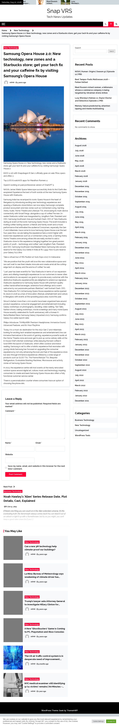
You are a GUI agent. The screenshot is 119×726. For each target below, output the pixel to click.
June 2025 (79, 217)
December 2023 (82, 288)
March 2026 (80, 171)
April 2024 (79, 268)
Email (39, 443)
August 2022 (80, 370)
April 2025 (79, 227)
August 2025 (80, 207)
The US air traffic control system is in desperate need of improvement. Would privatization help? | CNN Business (44, 658)
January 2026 (81, 181)
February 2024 (81, 278)
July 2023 (79, 314)
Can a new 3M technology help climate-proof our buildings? (41, 548)
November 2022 (82, 355)
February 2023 (81, 339)
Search (78, 48)
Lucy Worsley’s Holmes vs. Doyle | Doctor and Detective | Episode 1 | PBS (66, 2)
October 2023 (81, 299)
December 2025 (82, 186)
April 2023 (79, 329)
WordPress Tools (82, 435)
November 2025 (82, 191)
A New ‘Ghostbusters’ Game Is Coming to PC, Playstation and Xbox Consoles (45, 630)
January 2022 (81, 396)
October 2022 (81, 360)
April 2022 (79, 380)
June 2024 (79, 258)
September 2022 (82, 365)
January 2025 (81, 242)
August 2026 (80, 145)
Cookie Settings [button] (98, 721)
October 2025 (81, 196)
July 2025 (79, 212)
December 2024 (82, 248)
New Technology (11, 48)
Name (8, 443)
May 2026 (79, 161)
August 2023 (80, 309)
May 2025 (79, 222)
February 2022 (81, 390)
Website (9, 454)
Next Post (7, 487)
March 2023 (80, 334)
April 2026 (79, 166)
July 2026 (79, 151)
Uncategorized (82, 430)
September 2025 (82, 202)
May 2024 (79, 263)
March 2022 (80, 385)
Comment (10, 411)
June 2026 (79, 156)
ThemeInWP (72, 710)
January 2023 (81, 345)
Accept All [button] (111, 721)
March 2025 (80, 232)
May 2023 (79, 324)
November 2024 (82, 253)
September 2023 (82, 304)
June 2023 (79, 319)
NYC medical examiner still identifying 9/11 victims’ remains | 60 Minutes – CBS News (45, 685)
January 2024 (81, 283)
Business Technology (13, 491)
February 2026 (81, 176)
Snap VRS (59, 11)
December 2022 (82, 350)
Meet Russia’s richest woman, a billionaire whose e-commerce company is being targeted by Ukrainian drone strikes (42, 2)
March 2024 (80, 273)
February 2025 (81, 237)
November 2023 (82, 293)
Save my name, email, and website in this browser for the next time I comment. (36, 467)
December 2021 (82, 401)
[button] (105, 24)
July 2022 (79, 375)
